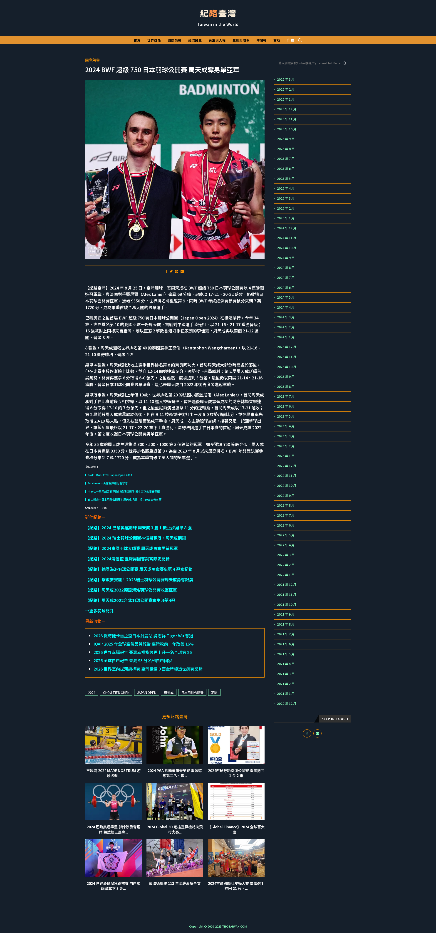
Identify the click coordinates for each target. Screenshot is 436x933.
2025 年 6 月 (286, 168)
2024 (91, 692)
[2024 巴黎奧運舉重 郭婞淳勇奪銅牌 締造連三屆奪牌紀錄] (113, 802)
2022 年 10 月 (286, 485)
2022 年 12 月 (286, 466)
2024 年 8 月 (286, 267)
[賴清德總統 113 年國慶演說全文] (174, 858)
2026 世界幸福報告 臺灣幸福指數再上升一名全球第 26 (143, 652)
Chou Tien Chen (116, 692)
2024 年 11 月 (286, 238)
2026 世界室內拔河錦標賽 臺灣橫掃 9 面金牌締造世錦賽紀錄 (148, 669)
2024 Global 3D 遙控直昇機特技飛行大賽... (175, 829)
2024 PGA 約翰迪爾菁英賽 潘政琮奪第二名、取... (175, 773)
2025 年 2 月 (286, 208)
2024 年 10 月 (286, 248)
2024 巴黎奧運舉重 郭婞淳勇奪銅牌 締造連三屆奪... (113, 829)
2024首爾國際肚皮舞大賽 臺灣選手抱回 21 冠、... (236, 886)
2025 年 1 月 (286, 218)
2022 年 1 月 (286, 575)
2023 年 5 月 (286, 416)
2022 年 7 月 (286, 515)
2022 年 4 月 (286, 545)
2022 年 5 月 (286, 535)
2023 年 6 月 (286, 406)
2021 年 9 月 (286, 614)
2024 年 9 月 (286, 258)
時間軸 (261, 40)
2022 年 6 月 (286, 525)
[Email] (292, 40)
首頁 (137, 40)
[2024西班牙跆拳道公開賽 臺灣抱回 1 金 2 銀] (236, 745)
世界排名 (154, 40)
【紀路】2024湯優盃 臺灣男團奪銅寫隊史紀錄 (127, 559)
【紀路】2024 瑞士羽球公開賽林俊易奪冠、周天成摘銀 (135, 538)
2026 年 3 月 (286, 79)
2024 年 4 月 (286, 307)
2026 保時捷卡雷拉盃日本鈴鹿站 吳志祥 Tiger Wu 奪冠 (143, 635)
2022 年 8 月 (286, 505)
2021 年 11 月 (286, 594)
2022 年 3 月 (286, 555)
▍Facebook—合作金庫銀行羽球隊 (106, 483)
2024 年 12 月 (286, 228)
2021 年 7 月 (286, 634)
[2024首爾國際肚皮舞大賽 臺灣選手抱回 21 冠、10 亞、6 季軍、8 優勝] (236, 858)
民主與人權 (217, 40)
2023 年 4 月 (286, 426)
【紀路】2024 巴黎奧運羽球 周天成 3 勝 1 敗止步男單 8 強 (138, 527)
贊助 (276, 40)
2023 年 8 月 (286, 386)
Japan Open (146, 692)
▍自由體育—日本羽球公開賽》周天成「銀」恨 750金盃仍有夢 (123, 499)
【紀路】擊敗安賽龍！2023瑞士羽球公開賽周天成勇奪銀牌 (139, 579)
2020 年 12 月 (286, 703)
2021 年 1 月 (286, 693)
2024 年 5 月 (286, 297)
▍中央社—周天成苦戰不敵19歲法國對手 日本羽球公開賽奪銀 (122, 491)
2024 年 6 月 (286, 287)
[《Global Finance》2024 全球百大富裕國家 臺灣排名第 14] (236, 802)
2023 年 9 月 (286, 376)
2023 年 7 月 (286, 396)
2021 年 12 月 (286, 584)
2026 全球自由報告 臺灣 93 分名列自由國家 (133, 660)
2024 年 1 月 (286, 337)
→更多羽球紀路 (99, 611)
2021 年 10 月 (286, 604)
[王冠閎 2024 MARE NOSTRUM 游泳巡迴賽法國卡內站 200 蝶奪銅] (113, 745)
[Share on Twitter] (171, 271)
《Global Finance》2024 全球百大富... (236, 829)
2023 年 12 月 (286, 347)
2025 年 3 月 (286, 198)
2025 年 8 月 (286, 149)
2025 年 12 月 (286, 109)
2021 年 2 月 (286, 684)
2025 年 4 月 (286, 188)
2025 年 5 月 (286, 178)
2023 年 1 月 (286, 456)
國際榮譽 (174, 40)
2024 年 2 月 (286, 327)
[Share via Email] (182, 271)
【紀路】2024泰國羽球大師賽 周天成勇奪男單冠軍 (131, 548)
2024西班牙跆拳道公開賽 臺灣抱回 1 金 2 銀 (236, 773)
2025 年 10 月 (286, 129)
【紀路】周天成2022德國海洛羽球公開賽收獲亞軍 (131, 590)
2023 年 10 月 (286, 367)
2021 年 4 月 (286, 664)
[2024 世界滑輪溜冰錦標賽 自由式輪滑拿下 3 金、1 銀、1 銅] (113, 858)
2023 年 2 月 (286, 446)
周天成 (168, 692)
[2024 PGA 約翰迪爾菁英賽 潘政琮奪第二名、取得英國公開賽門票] (174, 745)
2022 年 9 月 (286, 495)
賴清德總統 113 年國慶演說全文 (175, 883)
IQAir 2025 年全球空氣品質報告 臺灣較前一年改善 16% (144, 644)
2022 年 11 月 (286, 475)
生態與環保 (241, 40)
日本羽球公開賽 (192, 692)
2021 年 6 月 (286, 644)
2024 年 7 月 (286, 277)
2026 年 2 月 (286, 89)
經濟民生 (195, 40)
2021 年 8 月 (286, 624)
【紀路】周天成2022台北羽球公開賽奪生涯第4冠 (130, 600)
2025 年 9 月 (286, 139)
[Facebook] (288, 40)
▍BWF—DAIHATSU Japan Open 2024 (108, 475)
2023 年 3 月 (286, 436)
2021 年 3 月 (286, 674)
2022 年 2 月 (286, 565)
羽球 (214, 692)
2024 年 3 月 (286, 317)
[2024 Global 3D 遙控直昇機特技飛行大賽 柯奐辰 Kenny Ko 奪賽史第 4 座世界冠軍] (174, 802)
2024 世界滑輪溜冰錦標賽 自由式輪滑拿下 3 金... (113, 886)
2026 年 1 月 (286, 99)
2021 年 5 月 (286, 654)
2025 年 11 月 (286, 119)
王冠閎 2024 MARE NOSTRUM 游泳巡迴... (113, 773)
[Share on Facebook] (167, 271)
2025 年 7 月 (286, 158)
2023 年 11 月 (286, 357)
